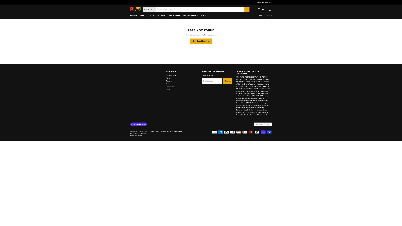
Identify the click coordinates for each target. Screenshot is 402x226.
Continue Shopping (201, 41)
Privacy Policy (154, 131)
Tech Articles (174, 16)
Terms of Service (166, 131)
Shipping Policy (178, 131)
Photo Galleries (190, 16)
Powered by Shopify (136, 135)
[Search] (246, 9)
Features (161, 16)
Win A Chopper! (265, 16)
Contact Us (133, 131)
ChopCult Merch (137, 16)
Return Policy (143, 131)
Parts (203, 16)
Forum (151, 16)
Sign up (228, 81)
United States (263, 2)
